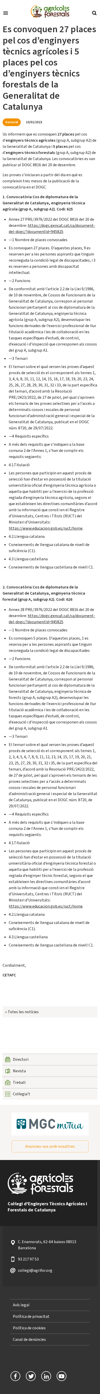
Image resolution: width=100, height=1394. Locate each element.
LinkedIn (46, 1376)
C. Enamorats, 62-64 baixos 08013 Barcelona (47, 1245)
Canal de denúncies (29, 1339)
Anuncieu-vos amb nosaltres (50, 1146)
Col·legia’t (21, 1094)
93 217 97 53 (28, 1259)
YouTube (61, 1376)
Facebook (15, 1376)
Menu (6, 12)
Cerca (94, 12)
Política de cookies (29, 1328)
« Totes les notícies (22, 1012)
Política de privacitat (31, 1316)
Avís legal (21, 1305)
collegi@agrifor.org (35, 1270)
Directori (20, 1059)
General (11, 122)
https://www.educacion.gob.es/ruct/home (46, 528)
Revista (19, 1071)
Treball (19, 1082)
